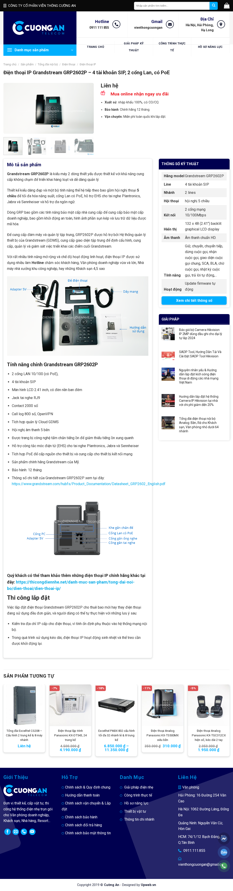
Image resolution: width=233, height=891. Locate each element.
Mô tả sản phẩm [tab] (24, 164)
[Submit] (214, 6)
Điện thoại (68, 64)
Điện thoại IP (88, 64)
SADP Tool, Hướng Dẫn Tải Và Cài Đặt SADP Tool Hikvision (200, 354)
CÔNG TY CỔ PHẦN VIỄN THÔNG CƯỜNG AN (42, 6)
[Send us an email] (16, 832)
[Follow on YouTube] (32, 832)
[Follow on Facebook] (7, 832)
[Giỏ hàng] (227, 5)
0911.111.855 (194, 850)
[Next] (86, 108)
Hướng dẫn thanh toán (82, 795)
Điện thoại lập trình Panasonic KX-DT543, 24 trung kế (70, 735)
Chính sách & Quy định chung (87, 787)
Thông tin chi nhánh (139, 819)
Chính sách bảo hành (81, 817)
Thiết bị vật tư (135, 811)
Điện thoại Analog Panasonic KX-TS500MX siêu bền (163, 735)
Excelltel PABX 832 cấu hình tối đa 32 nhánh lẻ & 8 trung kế (116, 735)
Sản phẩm (27, 64)
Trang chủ (95, 47)
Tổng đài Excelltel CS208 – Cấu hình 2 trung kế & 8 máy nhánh (24, 735)
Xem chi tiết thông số (194, 300)
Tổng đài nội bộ (48, 64)
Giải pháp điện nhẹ (138, 787)
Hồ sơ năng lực (210, 47)
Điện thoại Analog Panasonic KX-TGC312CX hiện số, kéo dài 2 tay (209, 735)
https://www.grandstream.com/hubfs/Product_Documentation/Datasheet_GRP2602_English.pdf (88, 484)
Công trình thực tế (172, 47)
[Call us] (24, 832)
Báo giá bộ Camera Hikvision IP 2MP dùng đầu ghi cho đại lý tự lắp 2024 (200, 334)
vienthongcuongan (148, 27)
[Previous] (11, 108)
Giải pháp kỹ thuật (134, 47)
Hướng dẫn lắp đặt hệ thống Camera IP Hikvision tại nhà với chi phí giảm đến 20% (198, 401)
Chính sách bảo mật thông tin (88, 833)
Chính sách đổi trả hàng (83, 825)
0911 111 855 (99, 27)
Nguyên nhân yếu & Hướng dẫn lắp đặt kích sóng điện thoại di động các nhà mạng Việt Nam (198, 376)
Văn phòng (190, 787)
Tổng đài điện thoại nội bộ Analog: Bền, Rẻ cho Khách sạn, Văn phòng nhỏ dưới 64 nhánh (199, 425)
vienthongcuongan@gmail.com (202, 864)
